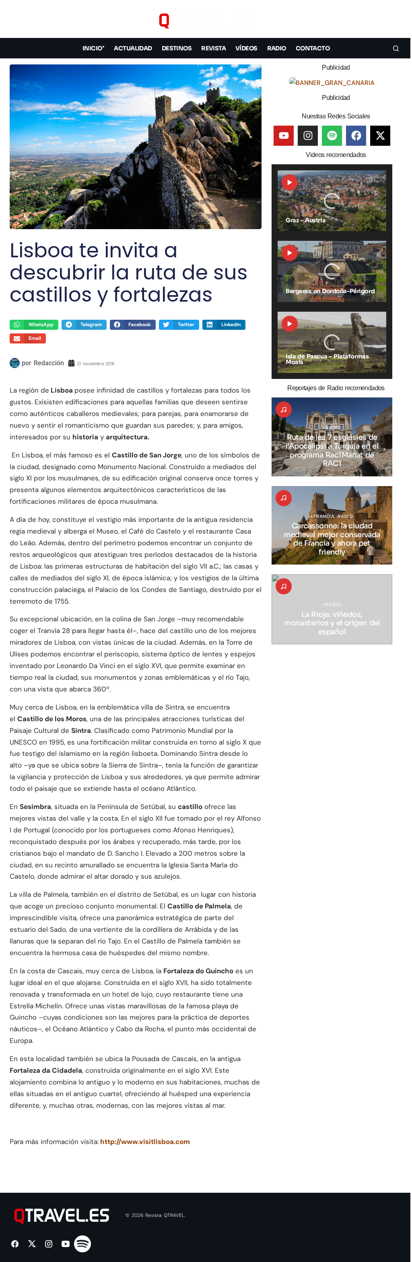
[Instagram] (308, 136)
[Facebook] (356, 136)
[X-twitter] (380, 136)
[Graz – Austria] (332, 201)
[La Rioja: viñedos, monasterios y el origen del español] (332, 609)
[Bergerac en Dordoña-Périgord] (332, 271)
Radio (333, 428)
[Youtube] (284, 136)
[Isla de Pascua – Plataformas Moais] (332, 342)
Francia (323, 516)
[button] (395, 20)
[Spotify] (332, 136)
